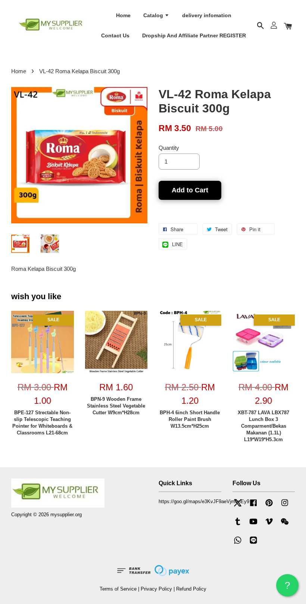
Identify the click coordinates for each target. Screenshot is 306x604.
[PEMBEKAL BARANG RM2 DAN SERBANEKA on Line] (253, 543)
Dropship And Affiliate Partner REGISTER (194, 35)
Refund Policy (191, 589)
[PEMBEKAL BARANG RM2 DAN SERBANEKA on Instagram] (285, 506)
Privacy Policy (156, 589)
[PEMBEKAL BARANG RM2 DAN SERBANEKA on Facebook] (253, 506)
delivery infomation (206, 15)
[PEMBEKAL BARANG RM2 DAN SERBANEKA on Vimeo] (269, 525)
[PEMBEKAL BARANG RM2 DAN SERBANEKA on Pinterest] (269, 506)
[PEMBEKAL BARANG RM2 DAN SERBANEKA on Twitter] (237, 506)
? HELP (287, 588)
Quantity (169, 148)
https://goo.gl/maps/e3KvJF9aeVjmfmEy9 (204, 501)
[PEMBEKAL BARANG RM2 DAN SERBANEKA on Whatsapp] (237, 543)
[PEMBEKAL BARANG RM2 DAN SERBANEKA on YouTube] (253, 525)
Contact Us (115, 35)
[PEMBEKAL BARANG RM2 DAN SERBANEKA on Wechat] (285, 525)
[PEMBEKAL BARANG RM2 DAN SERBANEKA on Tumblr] (237, 525)
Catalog (154, 15)
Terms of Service (118, 589)
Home (123, 15)
